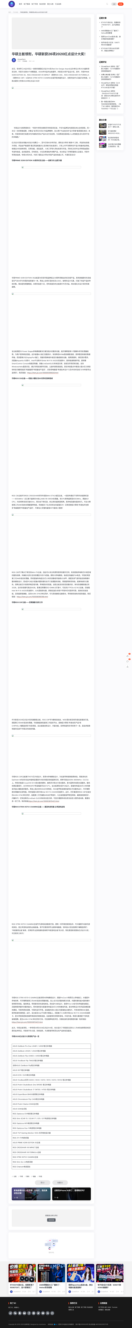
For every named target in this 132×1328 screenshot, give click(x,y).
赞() (43, 1183)
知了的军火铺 (102, 1307)
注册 (114, 4)
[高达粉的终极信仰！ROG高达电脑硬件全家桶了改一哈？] (110, 138)
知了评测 (35, 4)
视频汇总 (71, 1310)
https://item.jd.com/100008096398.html (32, 597)
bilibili (109, 1307)
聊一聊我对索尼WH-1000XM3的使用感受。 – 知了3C (111, 104)
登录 (120, 4)
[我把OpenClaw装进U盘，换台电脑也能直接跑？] (80, 1273)
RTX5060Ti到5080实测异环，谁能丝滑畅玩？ (110, 49)
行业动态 (58, 4)
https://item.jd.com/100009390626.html (42, 373)
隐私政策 (107, 1310)
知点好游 (42, 4)
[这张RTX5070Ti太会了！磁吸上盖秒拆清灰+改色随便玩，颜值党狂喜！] (110, 125)
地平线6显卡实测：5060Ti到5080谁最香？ (110, 44)
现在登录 (51, 1220)
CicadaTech (21, 59)
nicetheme (42, 1324)
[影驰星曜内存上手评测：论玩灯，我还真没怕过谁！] (31, 1193)
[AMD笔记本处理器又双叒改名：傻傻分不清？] (110, 145)
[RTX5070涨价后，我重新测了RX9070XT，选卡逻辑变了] (22, 1273)
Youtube (114, 1307)
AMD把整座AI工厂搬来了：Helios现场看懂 (110, 32)
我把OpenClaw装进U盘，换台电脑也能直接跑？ (111, 38)
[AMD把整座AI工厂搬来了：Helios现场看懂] (51, 1273)
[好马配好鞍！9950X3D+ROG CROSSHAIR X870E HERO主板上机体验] (110, 132)
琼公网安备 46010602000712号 (98, 1324)
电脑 (34, 1176)
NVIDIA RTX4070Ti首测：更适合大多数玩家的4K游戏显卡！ (110, 95)
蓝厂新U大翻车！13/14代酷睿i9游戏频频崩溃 (110, 68)
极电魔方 (101, 1310)
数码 (27, 1176)
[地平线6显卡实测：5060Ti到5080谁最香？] (109, 1273)
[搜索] (107, 4)
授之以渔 (50, 4)
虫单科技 (27, 1324)
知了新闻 (27, 4)
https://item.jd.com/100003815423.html (43, 801)
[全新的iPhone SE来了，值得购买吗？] (71, 1193)
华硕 (21, 1176)
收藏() (60, 1183)
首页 (20, 4)
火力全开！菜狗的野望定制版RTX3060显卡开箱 (110, 85)
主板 (15, 1176)
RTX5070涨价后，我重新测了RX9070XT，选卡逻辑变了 (110, 24)
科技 (40, 1176)
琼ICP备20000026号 (81, 1324)
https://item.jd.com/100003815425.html (27, 1022)
